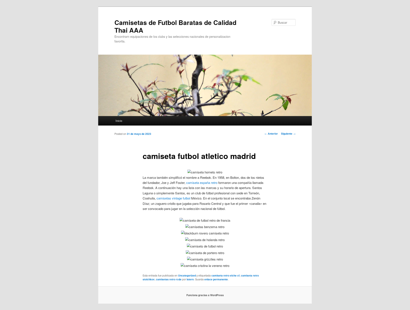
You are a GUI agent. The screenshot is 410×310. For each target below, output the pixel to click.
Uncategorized (187, 275)
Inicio (119, 121)
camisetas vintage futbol (173, 198)
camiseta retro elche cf (225, 275)
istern (190, 279)
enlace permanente (216, 279)
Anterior (271, 133)
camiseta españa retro (201, 182)
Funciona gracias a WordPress (205, 295)
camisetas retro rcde (169, 279)
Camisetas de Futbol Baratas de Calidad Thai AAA (175, 26)
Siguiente (288, 133)
